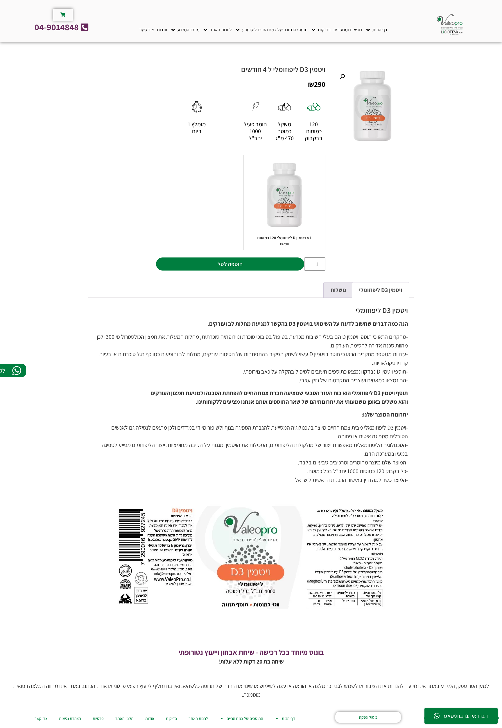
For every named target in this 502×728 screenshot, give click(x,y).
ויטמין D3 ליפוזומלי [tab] (380, 290)
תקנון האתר (124, 718)
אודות (149, 718)
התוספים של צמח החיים (245, 718)
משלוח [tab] (338, 290)
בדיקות (171, 718)
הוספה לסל (230, 264)
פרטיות (98, 718)
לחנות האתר (198, 718)
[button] (376, 30)
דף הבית (288, 718)
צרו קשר (41, 718)
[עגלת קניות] (63, 15)
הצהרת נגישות (70, 718)
